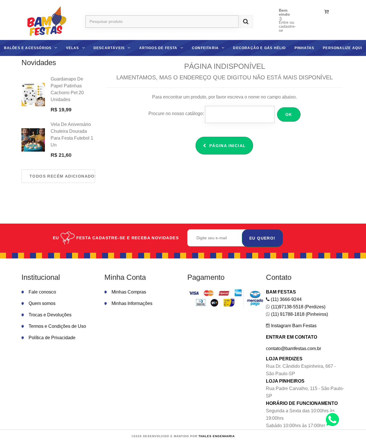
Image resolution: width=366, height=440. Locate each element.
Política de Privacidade (52, 337)
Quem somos (42, 303)
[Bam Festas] (44, 21)
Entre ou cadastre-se (287, 26)
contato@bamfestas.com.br (293, 348)
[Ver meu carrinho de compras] (326, 12)
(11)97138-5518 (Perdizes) (297, 306)
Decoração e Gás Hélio (259, 48)
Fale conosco (42, 292)
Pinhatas (305, 48)
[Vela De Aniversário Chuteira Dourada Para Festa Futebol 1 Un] (33, 140)
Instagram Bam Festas (293, 325)
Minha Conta (125, 277)
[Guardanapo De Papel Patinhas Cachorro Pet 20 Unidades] (33, 95)
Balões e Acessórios (28, 48)
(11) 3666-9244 (286, 299)
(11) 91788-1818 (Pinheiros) (299, 314)
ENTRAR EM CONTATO (291, 337)
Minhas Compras (129, 292)
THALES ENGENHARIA (216, 436)
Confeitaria (205, 48)
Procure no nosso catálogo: (176, 113)
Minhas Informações (132, 303)
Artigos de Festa (158, 48)
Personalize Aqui (342, 48)
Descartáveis (109, 48)
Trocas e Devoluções (50, 314)
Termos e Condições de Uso (57, 326)
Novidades (38, 62)
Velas (72, 48)
